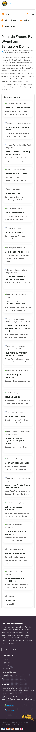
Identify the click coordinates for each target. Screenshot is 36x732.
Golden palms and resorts (17, 252)
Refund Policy (6, 669)
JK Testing (10, 600)
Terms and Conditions (9, 672)
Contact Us (5, 663)
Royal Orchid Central (14, 213)
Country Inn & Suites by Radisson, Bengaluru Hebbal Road (18, 328)
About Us (4, 660)
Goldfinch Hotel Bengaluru (17, 463)
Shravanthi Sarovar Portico (17, 108)
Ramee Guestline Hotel (15, 553)
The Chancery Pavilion (15, 416)
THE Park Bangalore (14, 397)
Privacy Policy (6, 675)
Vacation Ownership (8, 666)
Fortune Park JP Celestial (16, 174)
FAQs (3, 678)
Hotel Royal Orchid (13, 193)
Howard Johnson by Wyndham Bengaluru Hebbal (14, 440)
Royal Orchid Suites (14, 232)
